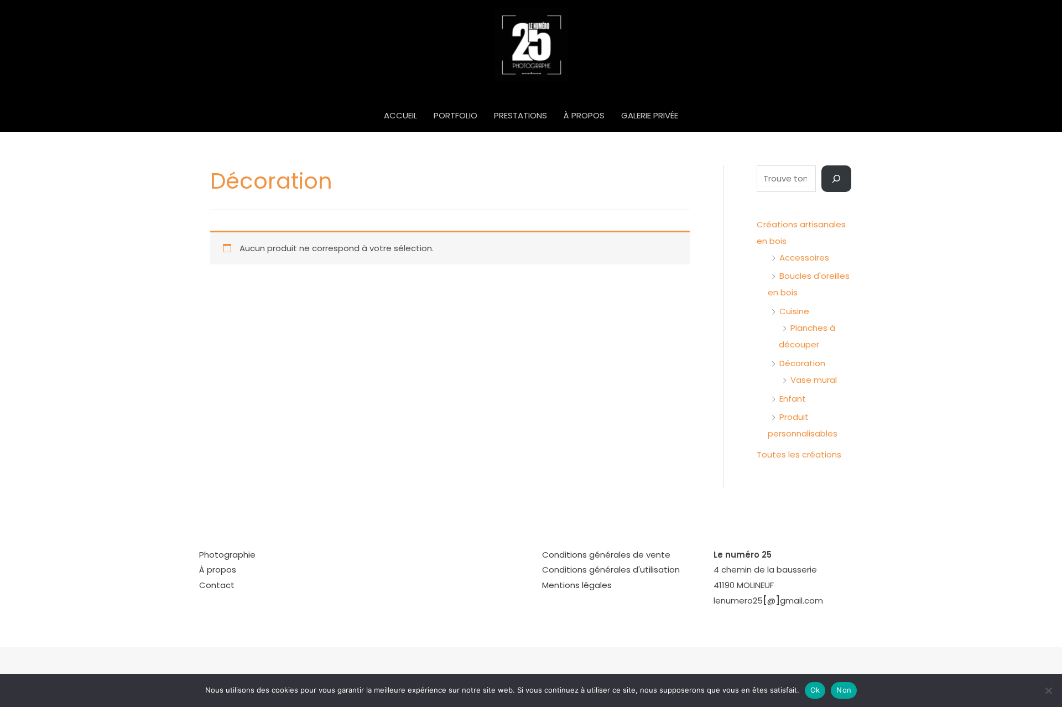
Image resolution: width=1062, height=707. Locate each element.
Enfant (792, 398)
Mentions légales (577, 585)
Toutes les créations (799, 454)
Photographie (227, 554)
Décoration (802, 363)
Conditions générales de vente (606, 554)
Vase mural (813, 380)
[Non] (1048, 690)
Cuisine (794, 311)
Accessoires (804, 257)
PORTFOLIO (455, 115)
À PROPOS (584, 115)
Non (843, 689)
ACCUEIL (400, 115)
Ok (815, 689)
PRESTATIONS (520, 115)
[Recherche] (836, 178)
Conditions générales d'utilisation (611, 569)
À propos (217, 569)
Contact (217, 585)
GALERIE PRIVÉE (649, 115)
